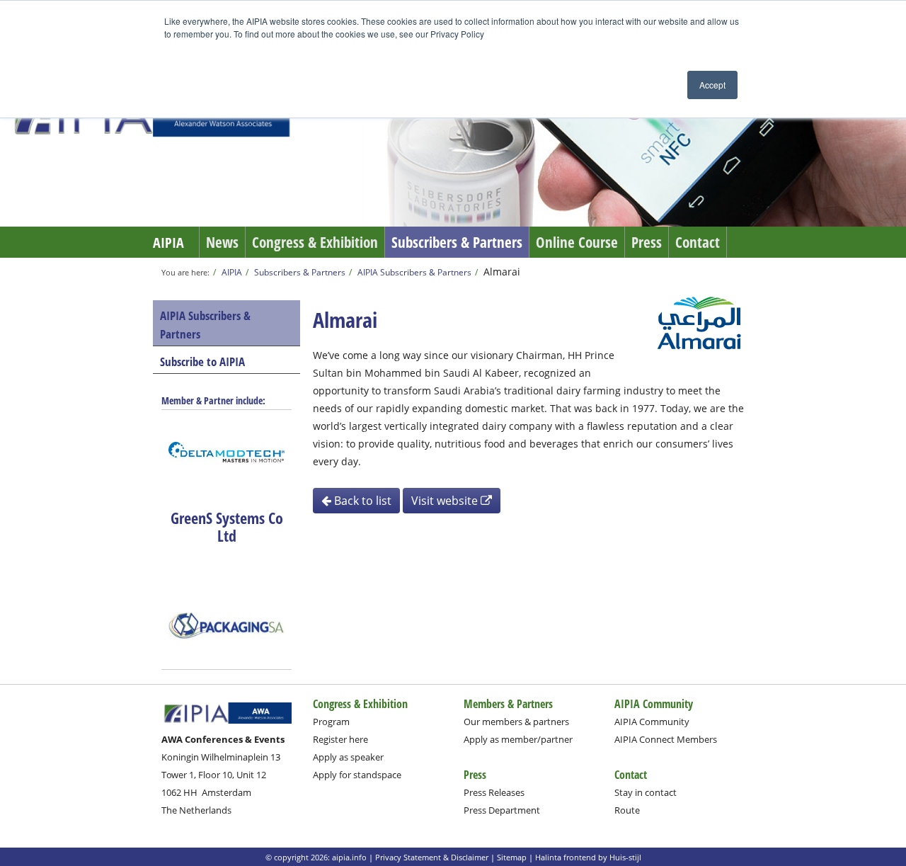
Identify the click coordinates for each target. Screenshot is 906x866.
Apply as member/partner (518, 739)
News (222, 242)
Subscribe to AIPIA (202, 361)
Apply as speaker (348, 757)
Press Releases (494, 792)
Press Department (502, 810)
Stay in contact (645, 792)
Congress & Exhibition (315, 242)
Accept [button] (712, 85)
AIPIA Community (651, 721)
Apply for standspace (357, 774)
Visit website (446, 500)
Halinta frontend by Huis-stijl (588, 857)
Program (331, 721)
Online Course (577, 242)
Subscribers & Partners (456, 242)
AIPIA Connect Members (665, 739)
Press (646, 242)
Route (627, 810)
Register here (340, 739)
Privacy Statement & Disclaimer (431, 857)
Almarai (501, 271)
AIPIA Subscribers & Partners (414, 272)
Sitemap (512, 857)
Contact (697, 242)
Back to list (361, 500)
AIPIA (168, 242)
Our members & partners (516, 721)
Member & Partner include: (213, 400)
